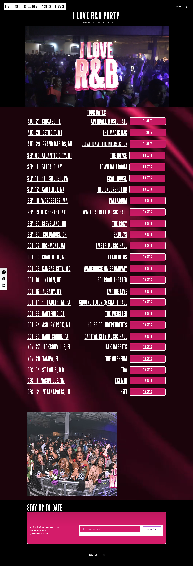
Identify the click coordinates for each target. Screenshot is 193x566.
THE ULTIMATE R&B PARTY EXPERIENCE (96, 22)
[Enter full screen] (187, 103)
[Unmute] (10, 103)
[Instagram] (4, 285)
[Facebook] (4, 279)
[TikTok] (4, 272)
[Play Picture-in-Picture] (182, 103)
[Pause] (5, 103)
